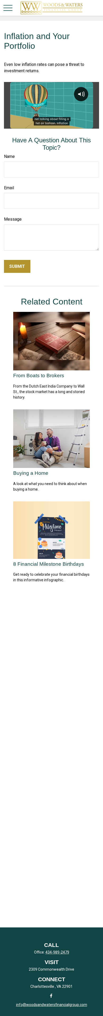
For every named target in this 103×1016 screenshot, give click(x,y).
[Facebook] (51, 995)
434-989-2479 (57, 952)
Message (13, 219)
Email (9, 187)
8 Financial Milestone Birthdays (48, 564)
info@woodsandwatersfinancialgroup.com (51, 1005)
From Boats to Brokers (38, 375)
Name (9, 156)
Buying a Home (30, 473)
